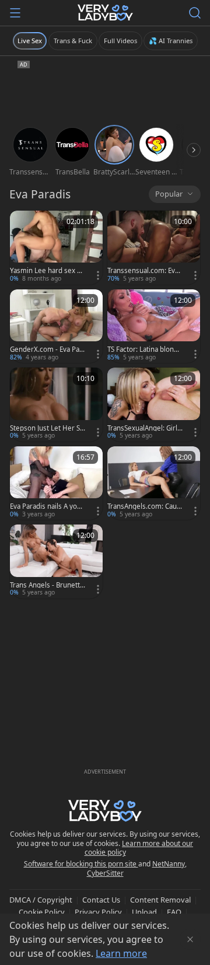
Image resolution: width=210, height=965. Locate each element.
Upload (144, 912)
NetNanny (168, 864)
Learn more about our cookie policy (139, 848)
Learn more (121, 953)
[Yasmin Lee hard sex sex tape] (56, 248)
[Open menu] (15, 12)
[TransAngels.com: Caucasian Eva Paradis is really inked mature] (153, 483)
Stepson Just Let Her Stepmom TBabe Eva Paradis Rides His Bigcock (47, 428)
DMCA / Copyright (40, 899)
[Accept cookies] (190, 939)
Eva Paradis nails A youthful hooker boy (46, 506)
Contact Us (101, 899)
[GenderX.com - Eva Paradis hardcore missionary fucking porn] (56, 326)
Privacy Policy (98, 912)
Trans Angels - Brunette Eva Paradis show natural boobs (47, 585)
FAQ (174, 912)
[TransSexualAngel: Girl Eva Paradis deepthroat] (153, 405)
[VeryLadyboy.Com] (105, 13)
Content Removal (160, 899)
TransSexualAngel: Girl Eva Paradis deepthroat (145, 428)
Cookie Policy (42, 912)
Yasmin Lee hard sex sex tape (47, 270)
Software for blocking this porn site (81, 864)
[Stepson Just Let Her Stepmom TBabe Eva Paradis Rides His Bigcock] (56, 405)
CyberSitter (105, 873)
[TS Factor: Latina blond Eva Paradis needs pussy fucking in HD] (153, 326)
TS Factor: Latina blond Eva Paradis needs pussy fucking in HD (144, 349)
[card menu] (98, 275)
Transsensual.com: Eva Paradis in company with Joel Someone (143, 270)
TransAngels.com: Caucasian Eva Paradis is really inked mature (144, 506)
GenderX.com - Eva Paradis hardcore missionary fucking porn (47, 349)
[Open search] (194, 12)
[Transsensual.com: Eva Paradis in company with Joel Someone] (153, 248)
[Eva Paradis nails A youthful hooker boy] (56, 483)
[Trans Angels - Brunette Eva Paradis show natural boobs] (56, 562)
